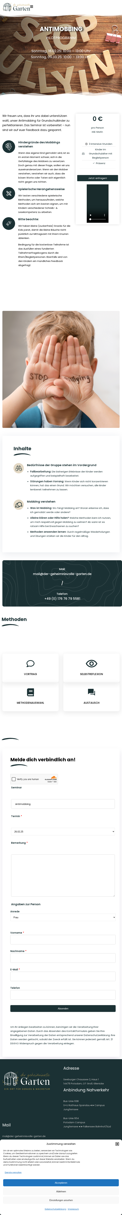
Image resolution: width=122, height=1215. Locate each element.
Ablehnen (61, 1191)
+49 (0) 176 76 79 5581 (62, 598)
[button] (117, 1144)
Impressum (73, 1209)
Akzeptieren (61, 1182)
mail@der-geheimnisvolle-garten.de (62, 574)
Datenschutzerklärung (55, 1209)
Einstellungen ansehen (61, 1200)
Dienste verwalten (13, 1172)
